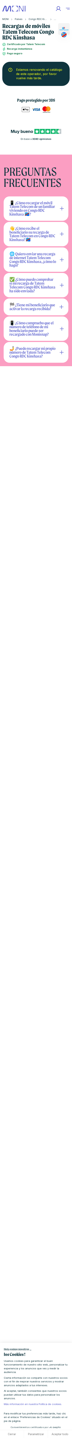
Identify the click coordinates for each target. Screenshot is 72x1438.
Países (18, 19)
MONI (5, 19)
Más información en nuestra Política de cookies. (33, 1404)
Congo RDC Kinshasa (41, 19)
